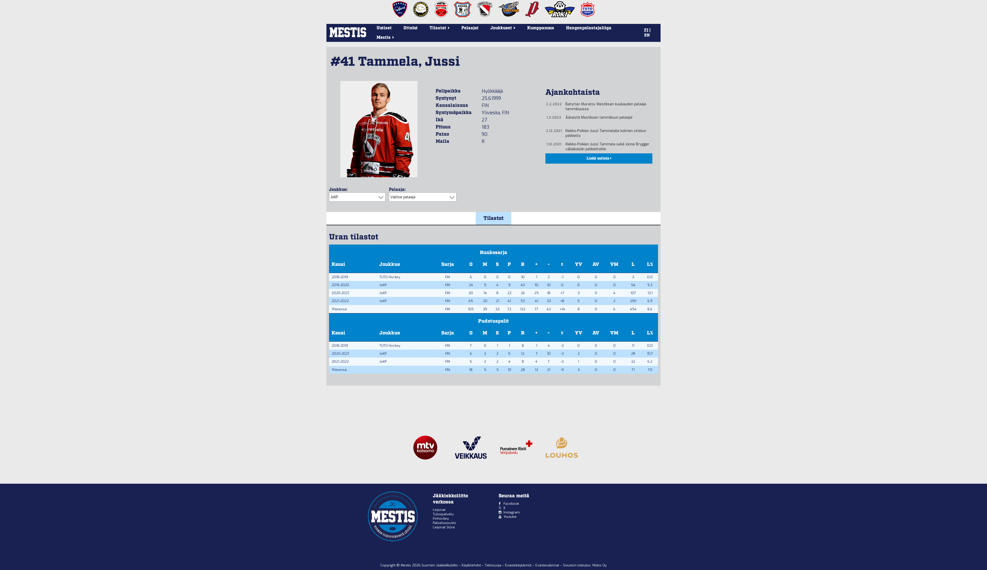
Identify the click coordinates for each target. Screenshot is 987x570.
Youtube (510, 517)
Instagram (512, 512)
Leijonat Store (444, 527)
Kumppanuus (540, 28)
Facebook (511, 503)
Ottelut (411, 28)
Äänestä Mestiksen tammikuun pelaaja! (598, 117)
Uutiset (384, 28)
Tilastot (493, 218)
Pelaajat (470, 28)
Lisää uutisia (598, 158)
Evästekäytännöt (519, 565)
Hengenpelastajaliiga (588, 28)
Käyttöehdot (472, 565)
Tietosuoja (493, 565)
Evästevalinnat (547, 565)
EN (647, 35)
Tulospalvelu (443, 514)
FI (646, 30)
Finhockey (441, 518)
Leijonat (439, 510)
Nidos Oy (599, 565)
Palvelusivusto (444, 523)
